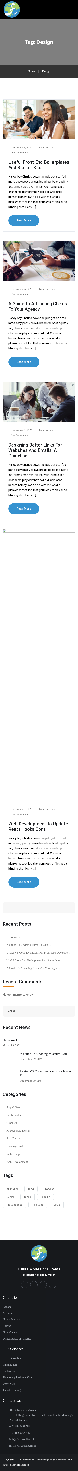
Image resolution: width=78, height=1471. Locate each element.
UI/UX (56, 1204)
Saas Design (13, 1138)
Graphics (11, 1122)
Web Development (17, 1161)
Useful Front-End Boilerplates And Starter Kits (38, 165)
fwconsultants (46, 147)
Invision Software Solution (16, 1464)
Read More (24, 220)
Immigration (10, 1364)
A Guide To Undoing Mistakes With (44, 1054)
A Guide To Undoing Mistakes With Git (29, 944)
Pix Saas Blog (14, 1204)
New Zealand (10, 1332)
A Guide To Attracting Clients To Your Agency (37, 306)
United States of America (17, 1338)
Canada (7, 1306)
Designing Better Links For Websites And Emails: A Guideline (35, 450)
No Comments (19, 152)
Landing (45, 1197)
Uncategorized (14, 1146)
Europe (7, 1325)
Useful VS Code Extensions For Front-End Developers (38, 952)
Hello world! (13, 937)
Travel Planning (12, 1390)
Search (61, 907)
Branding (49, 1189)
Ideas (27, 1197)
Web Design (13, 1154)
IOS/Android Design (18, 1130)
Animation (13, 1189)
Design (11, 1197)
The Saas (38, 1204)
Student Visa (10, 1371)
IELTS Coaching (12, 1358)
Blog (31, 1189)
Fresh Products (14, 1115)
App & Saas (13, 1107)
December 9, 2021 (21, 147)
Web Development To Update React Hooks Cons (38, 826)
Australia (8, 1313)
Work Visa (9, 1383)
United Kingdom (12, 1319)
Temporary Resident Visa (17, 1377)
